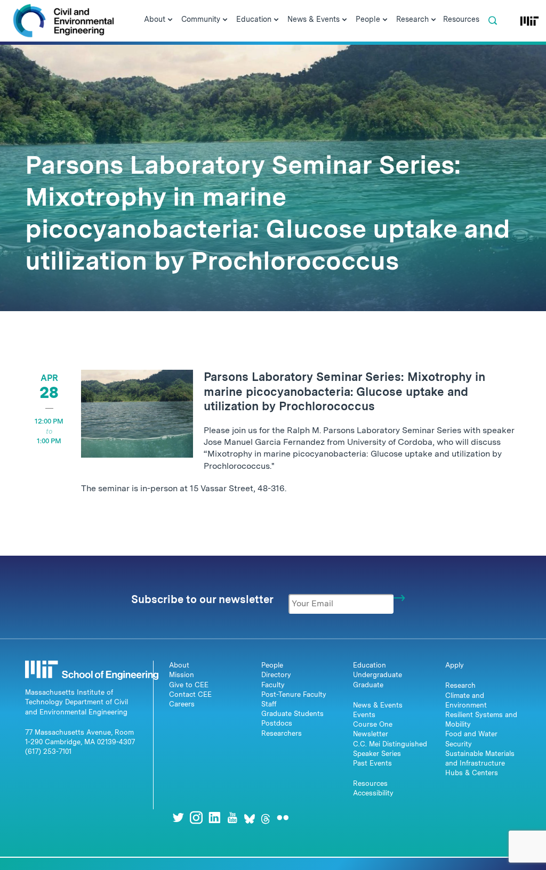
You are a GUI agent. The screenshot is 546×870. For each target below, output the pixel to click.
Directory (276, 675)
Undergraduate (377, 675)
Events (364, 715)
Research (460, 685)
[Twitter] (178, 817)
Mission (181, 675)
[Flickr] (282, 817)
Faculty (273, 685)
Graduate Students (292, 714)
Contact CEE (190, 694)
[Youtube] (232, 817)
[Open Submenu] (170, 20)
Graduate (368, 685)
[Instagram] (196, 817)
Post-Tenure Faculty (293, 694)
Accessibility (373, 793)
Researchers (281, 733)
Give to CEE (188, 685)
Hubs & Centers (471, 773)
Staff (269, 704)
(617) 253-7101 (48, 751)
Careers (182, 704)
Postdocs (276, 723)
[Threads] (265, 817)
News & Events (378, 705)
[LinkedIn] (214, 817)
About (179, 665)
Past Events (372, 763)
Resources (370, 783)
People (272, 665)
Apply (454, 665)
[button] (492, 20)
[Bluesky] (249, 817)
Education (369, 665)
